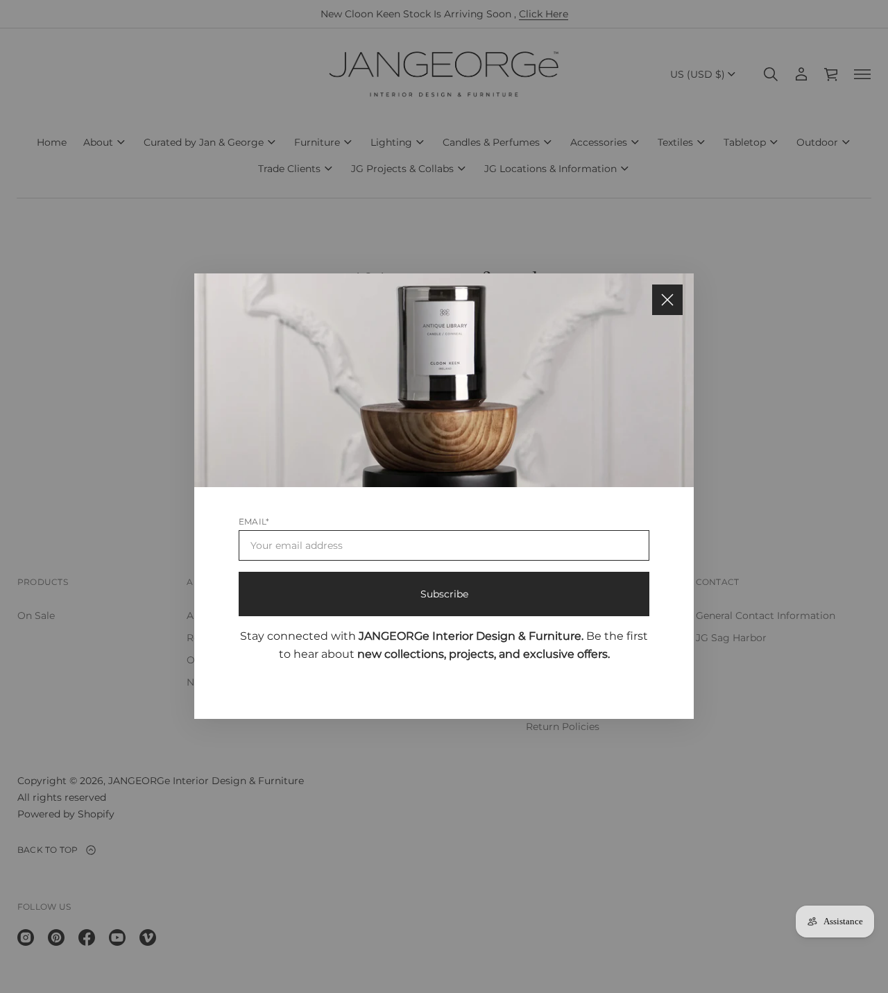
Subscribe (444, 594)
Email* (254, 522)
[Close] (667, 300)
